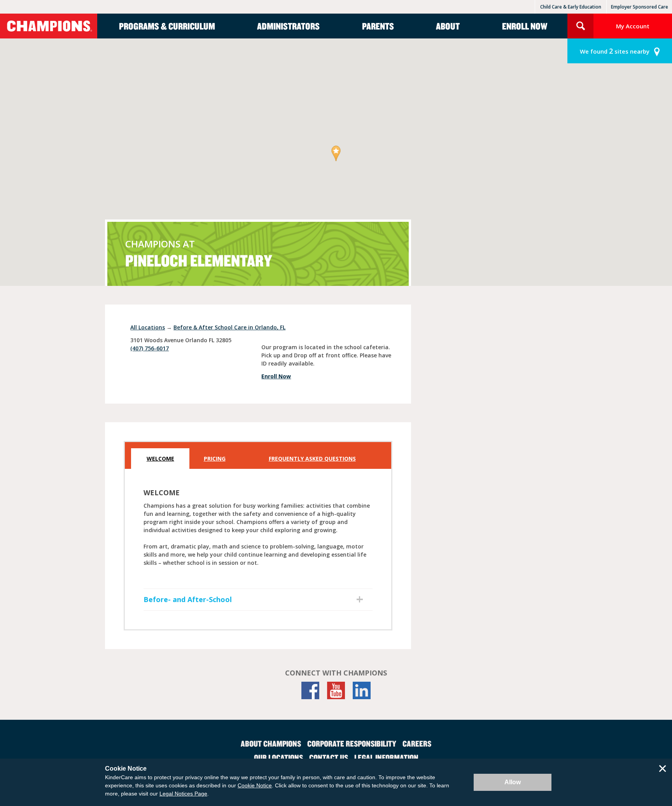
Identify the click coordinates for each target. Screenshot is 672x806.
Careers (416, 743)
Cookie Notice (255, 785)
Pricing (215, 458)
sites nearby (614, 51)
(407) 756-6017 (149, 348)
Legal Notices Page (183, 793)
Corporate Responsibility (351, 743)
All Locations (147, 327)
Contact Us (328, 757)
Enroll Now (524, 26)
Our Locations (278, 757)
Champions (48, 26)
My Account (632, 26)
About (448, 26)
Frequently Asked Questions (312, 458)
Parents (378, 26)
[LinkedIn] (362, 690)
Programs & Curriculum (167, 26)
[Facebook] (310, 690)
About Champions (271, 743)
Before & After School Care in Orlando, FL (229, 327)
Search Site (580, 26)
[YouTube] (336, 690)
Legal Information (386, 757)
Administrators (288, 26)
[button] (336, 154)
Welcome (160, 458)
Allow (512, 782)
